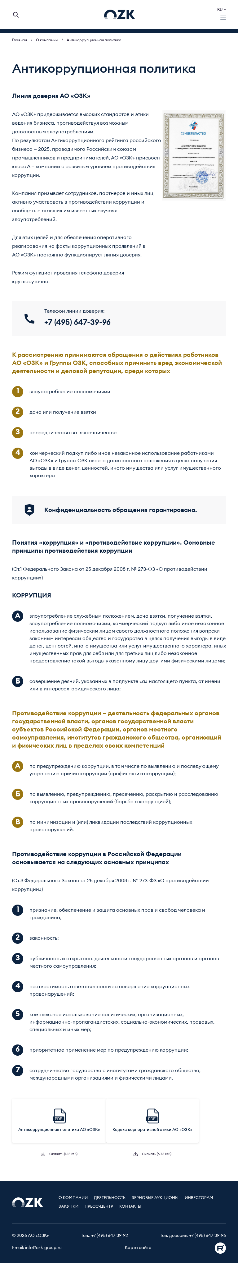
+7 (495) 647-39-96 (207, 1235)
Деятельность (110, 1198)
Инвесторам (199, 1198)
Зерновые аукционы (155, 1198)
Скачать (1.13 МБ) (62, 1154)
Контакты (130, 1207)
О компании (73, 1198)
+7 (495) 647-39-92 (109, 1235)
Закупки (68, 1207)
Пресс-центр (99, 1207)
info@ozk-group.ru (43, 1248)
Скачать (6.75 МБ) (156, 1154)
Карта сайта (138, 1248)
